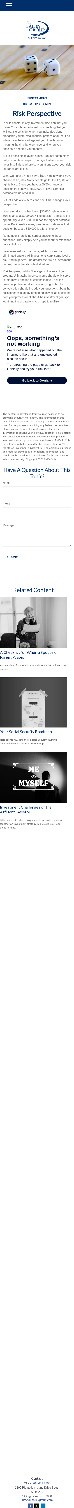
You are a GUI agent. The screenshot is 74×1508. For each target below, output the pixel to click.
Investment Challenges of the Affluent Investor (26, 809)
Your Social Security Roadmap (26, 731)
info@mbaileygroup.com (37, 1500)
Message (8, 525)
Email (6, 504)
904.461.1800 (41, 1483)
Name (6, 482)
